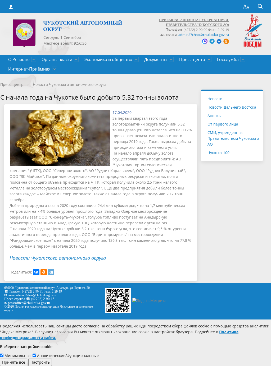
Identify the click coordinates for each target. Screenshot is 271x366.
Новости (215, 98)
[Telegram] (51, 272)
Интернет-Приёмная (29, 69)
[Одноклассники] (43, 272)
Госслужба (228, 59)
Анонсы (214, 115)
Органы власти (57, 59)
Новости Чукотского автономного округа (69, 84)
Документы (155, 59)
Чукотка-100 (218, 152)
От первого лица (222, 124)
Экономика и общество (108, 59)
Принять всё (13, 362)
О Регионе (19, 59)
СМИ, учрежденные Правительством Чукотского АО (233, 138)
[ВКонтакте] (36, 272)
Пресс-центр (192, 59)
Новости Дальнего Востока (231, 107)
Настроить (40, 362)
